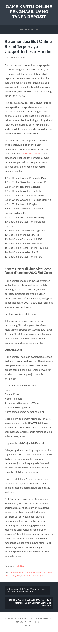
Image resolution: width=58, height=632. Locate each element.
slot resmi (47, 572)
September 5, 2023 (15, 58)
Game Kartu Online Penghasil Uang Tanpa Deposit (29, 11)
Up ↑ (30, 625)
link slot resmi (17, 572)
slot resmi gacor (12, 575)
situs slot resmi (31, 153)
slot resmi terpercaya (32, 575)
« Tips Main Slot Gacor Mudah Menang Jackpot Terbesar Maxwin (26, 590)
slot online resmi (33, 572)
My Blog (21, 566)
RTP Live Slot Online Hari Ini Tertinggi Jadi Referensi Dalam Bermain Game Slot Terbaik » (30, 603)
